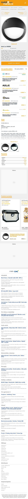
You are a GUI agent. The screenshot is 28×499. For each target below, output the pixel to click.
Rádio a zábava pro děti (5, 487)
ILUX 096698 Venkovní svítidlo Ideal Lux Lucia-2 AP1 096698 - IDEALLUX (9, 91)
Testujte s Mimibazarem (5, 465)
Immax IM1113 (5, 202)
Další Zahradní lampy (6, 200)
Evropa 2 (2, 490)
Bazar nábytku (3, 479)
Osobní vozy (3, 448)
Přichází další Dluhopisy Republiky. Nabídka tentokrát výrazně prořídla (14, 358)
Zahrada (20, 7)
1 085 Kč (22, 92)
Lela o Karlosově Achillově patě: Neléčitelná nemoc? (10, 309)
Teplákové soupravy (5, 474)
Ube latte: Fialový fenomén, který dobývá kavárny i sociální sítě (12, 377)
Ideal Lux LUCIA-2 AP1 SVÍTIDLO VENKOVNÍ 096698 (9, 115)
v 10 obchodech (5, 228)
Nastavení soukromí (13, 497)
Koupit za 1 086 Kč (14, 63)
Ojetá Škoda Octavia (5, 459)
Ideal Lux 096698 (6, 46)
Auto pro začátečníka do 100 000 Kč (7, 456)
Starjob (2, 484)
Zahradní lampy (13, 9)
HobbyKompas (4, 454)
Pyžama (2, 471)
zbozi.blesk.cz (3, 451)
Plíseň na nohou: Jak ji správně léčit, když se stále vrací (11, 413)
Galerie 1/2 (14, 44)
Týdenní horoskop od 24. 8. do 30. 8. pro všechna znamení (12, 317)
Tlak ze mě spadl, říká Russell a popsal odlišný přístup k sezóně (13, 333)
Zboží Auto (3, 457)
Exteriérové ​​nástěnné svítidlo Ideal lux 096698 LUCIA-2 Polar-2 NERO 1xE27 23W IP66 (9, 104)
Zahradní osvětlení (5, 9)
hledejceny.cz (3, 445)
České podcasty (4, 485)
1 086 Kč (22, 80)
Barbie (2, 468)
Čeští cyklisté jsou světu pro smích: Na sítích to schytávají (12, 293)
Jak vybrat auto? (4, 460)
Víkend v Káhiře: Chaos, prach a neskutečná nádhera (11, 386)
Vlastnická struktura (21, 497)
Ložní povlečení (4, 477)
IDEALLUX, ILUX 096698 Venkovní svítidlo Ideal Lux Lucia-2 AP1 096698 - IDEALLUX (9, 79)
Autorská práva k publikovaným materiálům (10, 495)
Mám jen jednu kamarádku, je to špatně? (8, 428)
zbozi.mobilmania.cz (5, 7)
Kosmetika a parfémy (5, 473)
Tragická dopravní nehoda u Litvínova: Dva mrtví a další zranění (13, 305)
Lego (2, 470)
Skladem (24, 74)
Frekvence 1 (3, 488)
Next (26, 214)
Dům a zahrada (14, 7)
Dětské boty (3, 476)
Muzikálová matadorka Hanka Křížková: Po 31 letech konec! (12, 437)
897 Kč (22, 105)
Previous (1, 214)
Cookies (7, 497)
